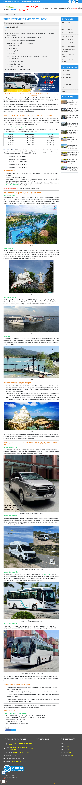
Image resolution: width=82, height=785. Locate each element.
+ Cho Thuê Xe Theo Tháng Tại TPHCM (69, 60)
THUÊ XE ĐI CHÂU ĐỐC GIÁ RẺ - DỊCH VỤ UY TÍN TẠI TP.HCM (73, 168)
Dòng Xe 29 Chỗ (66, 81)
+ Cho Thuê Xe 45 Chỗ (67, 43)
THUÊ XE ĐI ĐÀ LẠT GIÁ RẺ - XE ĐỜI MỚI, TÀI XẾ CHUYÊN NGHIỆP (73, 153)
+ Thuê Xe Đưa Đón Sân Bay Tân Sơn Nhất (69, 50)
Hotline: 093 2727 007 (10, 1)
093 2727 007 (14, 755)
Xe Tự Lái (64, 91)
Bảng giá (69, 8)
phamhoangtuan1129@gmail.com (18, 758)
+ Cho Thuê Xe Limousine (68, 46)
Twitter (14, 729)
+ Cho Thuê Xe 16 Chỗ (67, 36)
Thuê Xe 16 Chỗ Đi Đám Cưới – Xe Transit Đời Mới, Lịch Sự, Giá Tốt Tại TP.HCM (73, 109)
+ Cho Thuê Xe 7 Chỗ (67, 26)
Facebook (8, 729)
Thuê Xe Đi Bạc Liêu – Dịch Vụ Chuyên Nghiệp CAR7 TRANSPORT (72, 160)
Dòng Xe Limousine (67, 87)
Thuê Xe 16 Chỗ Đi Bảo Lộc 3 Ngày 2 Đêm (73, 131)
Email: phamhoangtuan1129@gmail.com (29, 1)
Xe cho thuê (49, 8)
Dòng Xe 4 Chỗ (66, 71)
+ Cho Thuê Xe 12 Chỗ (67, 32)
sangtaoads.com (56, 783)
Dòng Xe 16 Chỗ (66, 77)
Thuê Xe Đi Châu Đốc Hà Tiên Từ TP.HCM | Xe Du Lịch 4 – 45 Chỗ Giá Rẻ (72, 124)
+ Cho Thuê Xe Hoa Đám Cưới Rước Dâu (68, 55)
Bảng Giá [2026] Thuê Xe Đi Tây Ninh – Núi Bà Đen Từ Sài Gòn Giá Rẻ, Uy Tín (73, 102)
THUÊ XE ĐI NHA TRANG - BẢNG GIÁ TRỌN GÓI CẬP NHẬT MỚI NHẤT (72, 138)
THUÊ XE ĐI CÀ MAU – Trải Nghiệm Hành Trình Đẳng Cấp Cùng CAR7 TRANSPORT (72, 146)
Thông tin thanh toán (9, 775)
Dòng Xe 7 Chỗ (66, 74)
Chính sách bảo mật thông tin (11, 777)
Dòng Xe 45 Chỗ (66, 84)
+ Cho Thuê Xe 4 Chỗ (67, 22)
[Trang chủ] (44, 8)
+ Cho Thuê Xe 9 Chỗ (67, 29)
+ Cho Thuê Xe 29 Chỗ (67, 39)
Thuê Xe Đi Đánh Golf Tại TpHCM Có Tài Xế (72, 116)
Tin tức (75, 8)
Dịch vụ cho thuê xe (60, 8)
